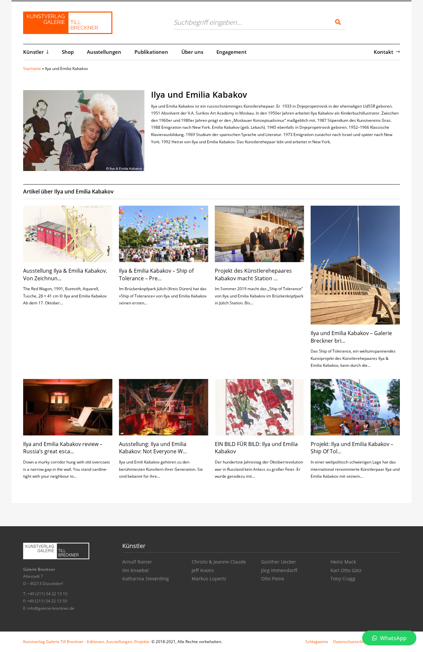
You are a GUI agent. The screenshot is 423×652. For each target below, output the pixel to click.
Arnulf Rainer (137, 562)
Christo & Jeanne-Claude (219, 562)
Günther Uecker (278, 562)
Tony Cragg (342, 578)
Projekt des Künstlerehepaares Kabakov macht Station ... (253, 274)
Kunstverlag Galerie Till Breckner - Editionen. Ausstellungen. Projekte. (86, 641)
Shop (68, 52)
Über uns (192, 52)
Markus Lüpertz (209, 578)
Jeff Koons (203, 570)
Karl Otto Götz (346, 570)
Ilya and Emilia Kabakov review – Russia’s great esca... (62, 447)
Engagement (231, 52)
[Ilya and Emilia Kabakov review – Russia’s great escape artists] (67, 406)
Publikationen (151, 52)
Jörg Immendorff (279, 570)
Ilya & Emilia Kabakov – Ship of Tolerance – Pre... (156, 274)
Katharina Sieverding (145, 578)
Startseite (32, 68)
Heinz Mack (343, 562)
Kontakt (383, 52)
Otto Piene (272, 578)
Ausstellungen (104, 52)
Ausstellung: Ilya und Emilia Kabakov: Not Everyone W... (153, 447)
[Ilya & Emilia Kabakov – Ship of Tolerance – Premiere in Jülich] (163, 233)
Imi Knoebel (135, 570)
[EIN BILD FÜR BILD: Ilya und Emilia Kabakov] (259, 406)
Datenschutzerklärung (353, 641)
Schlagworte (316, 641)
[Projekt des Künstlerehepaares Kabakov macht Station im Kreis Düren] (259, 233)
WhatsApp (392, 638)
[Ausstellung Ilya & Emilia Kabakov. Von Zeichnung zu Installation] (67, 233)
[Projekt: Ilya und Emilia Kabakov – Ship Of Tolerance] (355, 406)
